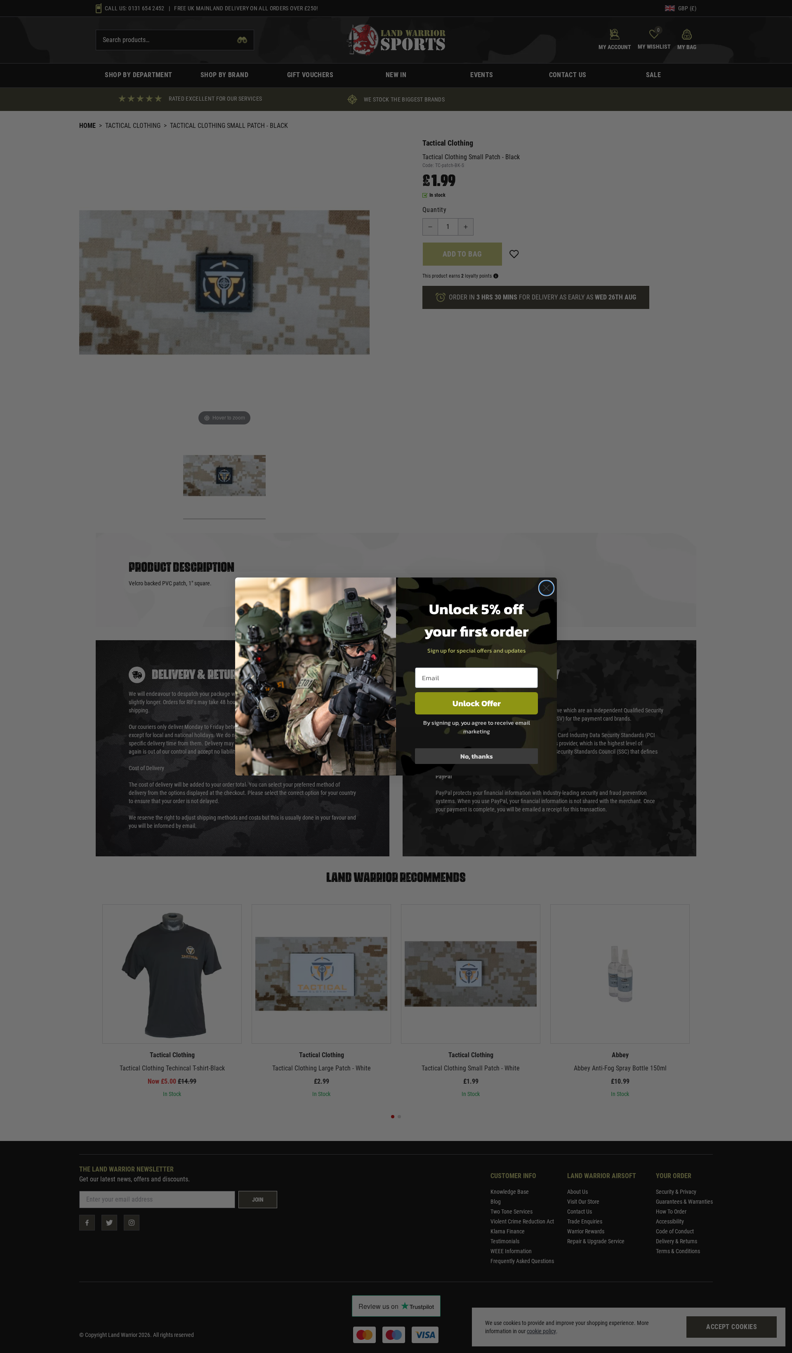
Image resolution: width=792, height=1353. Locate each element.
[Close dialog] (546, 588)
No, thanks (476, 756)
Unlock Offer (477, 703)
